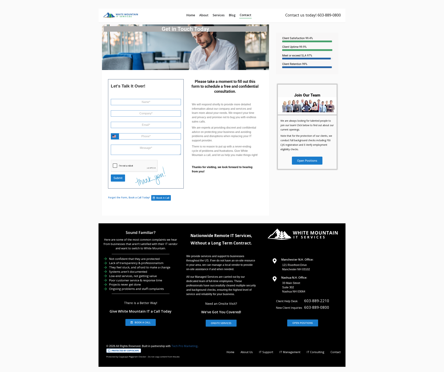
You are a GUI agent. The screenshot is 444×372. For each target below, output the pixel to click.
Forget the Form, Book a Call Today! (129, 197)
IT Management (289, 352)
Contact (245, 15)
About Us (247, 352)
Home (190, 15)
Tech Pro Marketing (184, 346)
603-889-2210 (316, 300)
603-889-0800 (316, 307)
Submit (117, 178)
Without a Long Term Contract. (221, 243)
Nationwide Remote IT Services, (221, 235)
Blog (232, 15)
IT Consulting (315, 352)
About (203, 15)
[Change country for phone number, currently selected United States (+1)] (115, 136)
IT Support (266, 352)
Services (219, 15)
